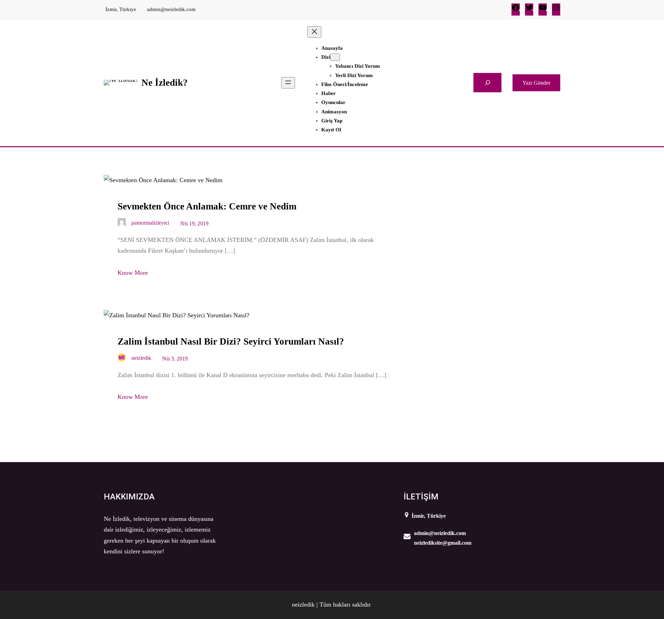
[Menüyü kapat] (314, 32)
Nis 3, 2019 (175, 359)
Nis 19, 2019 (194, 223)
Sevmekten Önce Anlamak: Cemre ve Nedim (207, 206)
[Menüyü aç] (288, 82)
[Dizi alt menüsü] (335, 57)
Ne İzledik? (164, 82)
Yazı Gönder (536, 83)
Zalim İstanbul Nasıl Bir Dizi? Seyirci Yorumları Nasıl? (231, 341)
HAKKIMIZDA (129, 496)
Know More (133, 272)
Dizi (325, 57)
